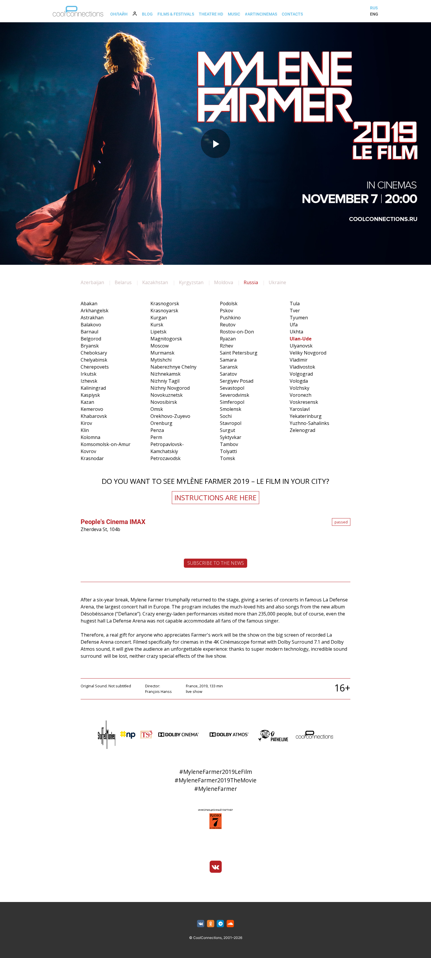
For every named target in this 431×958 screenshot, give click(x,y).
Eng (374, 14)
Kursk (156, 324)
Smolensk (230, 409)
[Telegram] (220, 924)
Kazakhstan (155, 282)
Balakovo (91, 324)
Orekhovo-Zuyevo (170, 416)
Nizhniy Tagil (164, 381)
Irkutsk (88, 374)
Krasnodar (92, 458)
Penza (157, 430)
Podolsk (228, 303)
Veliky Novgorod (308, 353)
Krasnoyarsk (164, 310)
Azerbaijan (92, 282)
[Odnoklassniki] (210, 924)
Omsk (156, 409)
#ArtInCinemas (261, 14)
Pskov (226, 310)
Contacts (292, 14)
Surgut (227, 430)
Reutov (227, 324)
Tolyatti (228, 451)
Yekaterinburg (306, 416)
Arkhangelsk (94, 310)
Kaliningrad (93, 388)
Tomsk (227, 458)
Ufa (294, 324)
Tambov (229, 444)
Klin (85, 430)
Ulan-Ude (301, 338)
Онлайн (119, 14)
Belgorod (91, 338)
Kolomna (90, 437)
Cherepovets (95, 367)
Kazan (87, 402)
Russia (251, 282)
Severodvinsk (234, 395)
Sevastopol (232, 388)
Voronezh (300, 395)
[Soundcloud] (230, 924)
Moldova (223, 282)
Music (234, 14)
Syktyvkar (230, 437)
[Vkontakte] (215, 867)
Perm (156, 437)
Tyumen (299, 317)
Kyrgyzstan (191, 282)
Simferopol (232, 402)
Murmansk (162, 353)
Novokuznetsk (166, 395)
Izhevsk (89, 381)
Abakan (89, 303)
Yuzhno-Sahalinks (309, 423)
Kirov (86, 423)
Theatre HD (211, 14)
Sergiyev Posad (236, 381)
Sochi (226, 416)
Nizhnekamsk (165, 374)
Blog (147, 14)
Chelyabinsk (94, 360)
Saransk (229, 367)
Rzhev (226, 345)
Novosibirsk (163, 402)
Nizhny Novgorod (170, 388)
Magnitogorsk (166, 338)
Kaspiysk (90, 395)
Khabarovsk (94, 416)
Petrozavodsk (165, 458)
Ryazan (228, 338)
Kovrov (88, 451)
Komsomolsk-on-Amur (105, 444)
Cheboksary (94, 353)
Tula (295, 303)
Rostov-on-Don (237, 331)
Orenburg (161, 423)
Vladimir (299, 360)
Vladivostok (302, 367)
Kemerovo (92, 409)
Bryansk (90, 345)
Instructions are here (215, 497)
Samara (228, 360)
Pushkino (230, 317)
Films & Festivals (175, 14)
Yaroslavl (300, 409)
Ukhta (296, 331)
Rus (374, 8)
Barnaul (89, 331)
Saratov (228, 374)
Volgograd (301, 374)
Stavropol (230, 423)
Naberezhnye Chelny (173, 367)
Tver (295, 310)
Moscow (159, 345)
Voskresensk (304, 402)
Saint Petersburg (238, 353)
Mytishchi (161, 360)
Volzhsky (299, 388)
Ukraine (277, 282)
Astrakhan (92, 317)
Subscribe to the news (215, 563)
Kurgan (158, 317)
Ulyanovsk (301, 345)
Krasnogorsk (164, 303)
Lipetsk (158, 331)
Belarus (123, 282)
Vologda (299, 381)
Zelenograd (302, 430)
